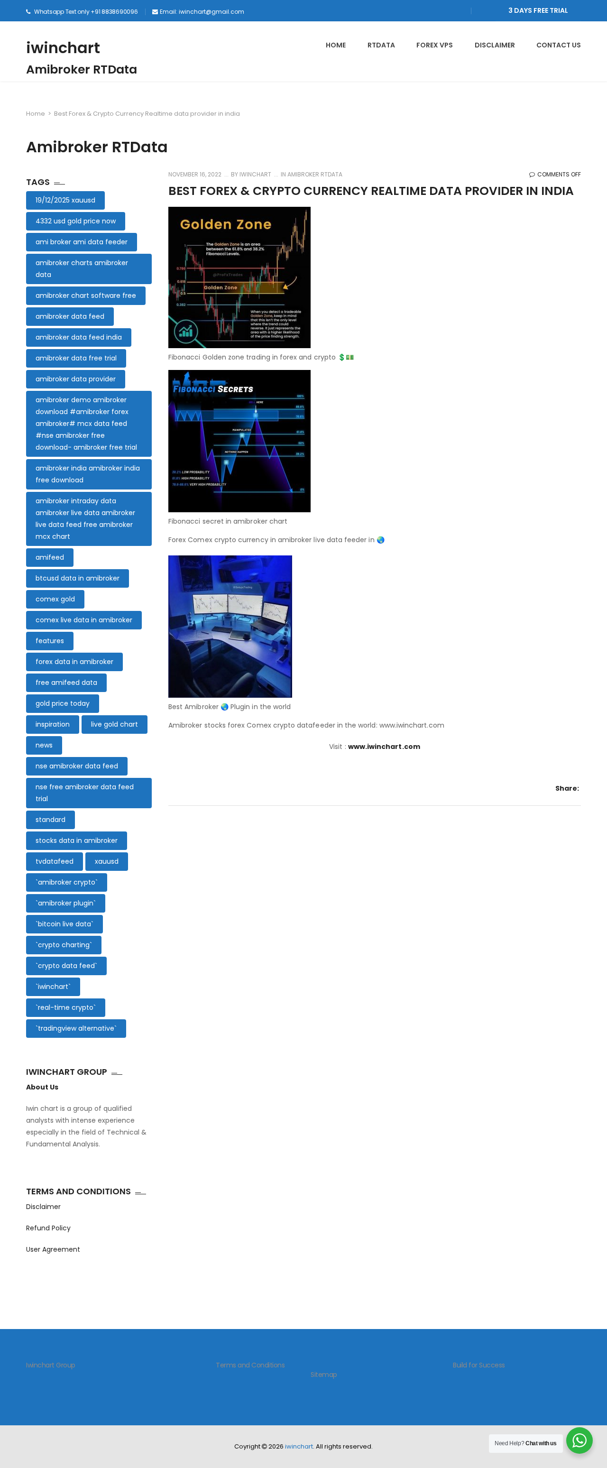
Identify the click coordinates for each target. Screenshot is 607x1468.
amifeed (50, 557)
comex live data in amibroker (84, 620)
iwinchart (63, 47)
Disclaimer (43, 1206)
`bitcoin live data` (64, 924)
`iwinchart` (53, 986)
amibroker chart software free (86, 295)
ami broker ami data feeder (82, 242)
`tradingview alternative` (76, 1028)
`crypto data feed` (66, 965)
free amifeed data (66, 682)
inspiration (53, 724)
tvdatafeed (55, 861)
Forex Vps (434, 45)
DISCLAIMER (495, 45)
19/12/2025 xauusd (65, 200)
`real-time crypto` (66, 1007)
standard (50, 819)
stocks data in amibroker (77, 840)
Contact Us (558, 45)
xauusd (107, 861)
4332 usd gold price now (76, 221)
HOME (336, 45)
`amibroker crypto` (67, 882)
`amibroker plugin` (66, 903)
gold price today (63, 703)
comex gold (55, 599)
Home (35, 113)
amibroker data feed (70, 316)
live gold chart (114, 724)
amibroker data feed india (79, 337)
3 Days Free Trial (538, 10)
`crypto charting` (64, 945)
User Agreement (53, 1249)
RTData (381, 45)
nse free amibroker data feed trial (85, 792)
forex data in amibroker (74, 661)
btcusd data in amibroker (78, 578)
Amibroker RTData (314, 174)
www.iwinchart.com (384, 746)
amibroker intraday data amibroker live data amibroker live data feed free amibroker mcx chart (85, 518)
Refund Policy (48, 1228)
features (50, 641)
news (44, 745)
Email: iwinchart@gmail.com (202, 12)
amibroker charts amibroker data (82, 268)
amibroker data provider (76, 379)
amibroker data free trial (76, 358)
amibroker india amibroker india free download (88, 474)
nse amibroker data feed (77, 766)
